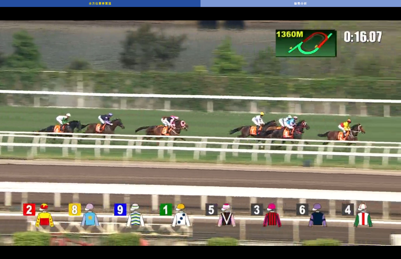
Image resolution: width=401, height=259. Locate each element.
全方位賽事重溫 (100, 3)
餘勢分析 (300, 3)
